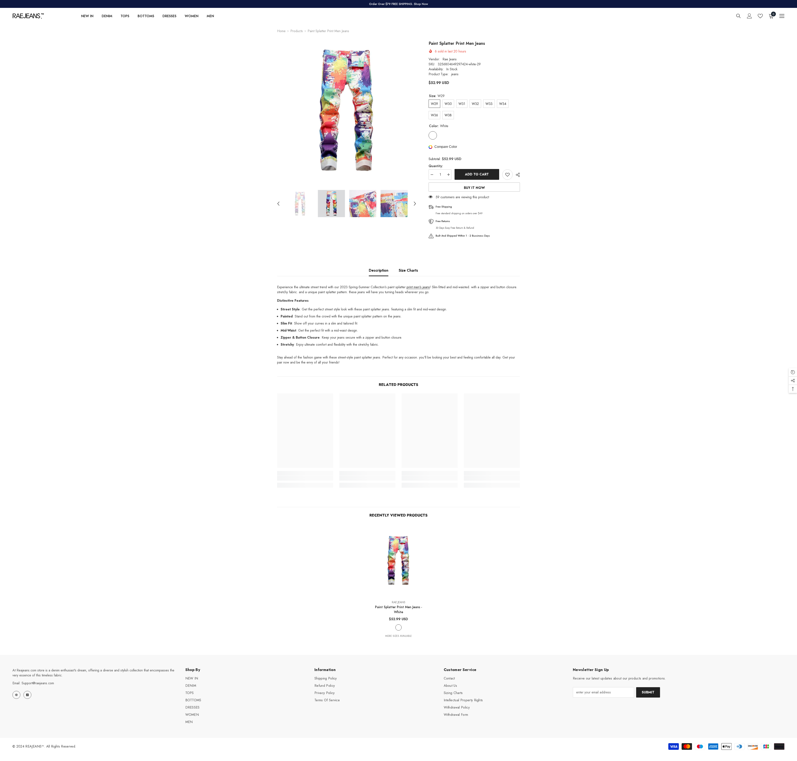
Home (281, 31)
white (398, 627)
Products (296, 31)
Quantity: (436, 166)
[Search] (738, 16)
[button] (278, 204)
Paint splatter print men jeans (398, 609)
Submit (648, 692)
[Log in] (749, 15)
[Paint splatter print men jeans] (398, 560)
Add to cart (477, 174)
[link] (305, 478)
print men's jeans (418, 287)
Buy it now (474, 187)
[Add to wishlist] (507, 174)
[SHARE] (516, 175)
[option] (346, 109)
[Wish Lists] (760, 15)
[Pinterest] (16, 695)
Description (378, 270)
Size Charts (408, 270)
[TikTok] (27, 695)
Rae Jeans (450, 59)
